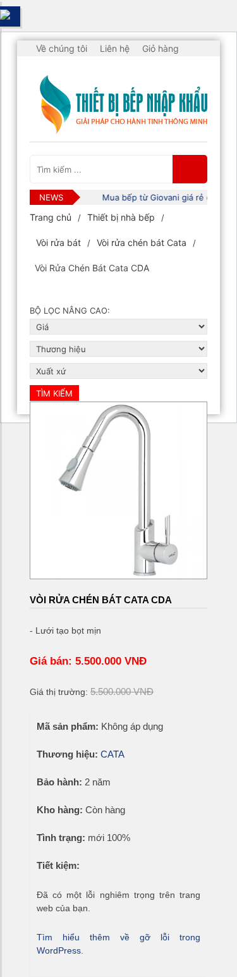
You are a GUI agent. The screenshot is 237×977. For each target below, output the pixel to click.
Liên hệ (115, 48)
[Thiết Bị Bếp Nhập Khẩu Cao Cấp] (118, 105)
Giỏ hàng (160, 48)
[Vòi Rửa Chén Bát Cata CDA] (118, 490)
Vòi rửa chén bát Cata (141, 242)
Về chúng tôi (61, 48)
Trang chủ (50, 217)
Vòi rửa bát (58, 242)
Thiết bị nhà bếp (121, 217)
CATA (112, 754)
